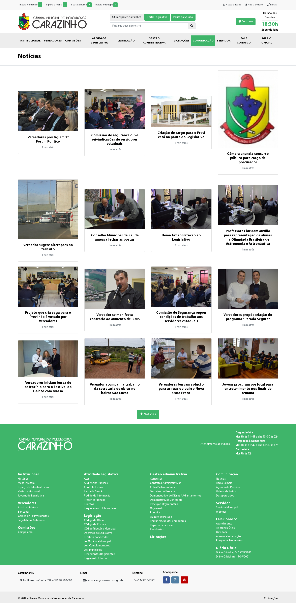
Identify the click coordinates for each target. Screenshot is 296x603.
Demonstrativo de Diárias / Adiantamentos (175, 495)
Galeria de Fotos (226, 491)
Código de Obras (94, 520)
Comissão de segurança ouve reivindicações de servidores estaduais (114, 140)
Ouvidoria (222, 532)
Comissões (26, 528)
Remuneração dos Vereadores (168, 521)
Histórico (23, 478)
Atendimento (224, 523)
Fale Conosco (226, 519)
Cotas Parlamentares (162, 487)
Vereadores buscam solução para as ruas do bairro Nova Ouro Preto (181, 389)
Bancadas (24, 511)
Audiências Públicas (96, 483)
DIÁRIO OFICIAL (266, 40)
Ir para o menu (55, 5)
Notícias (149, 414)
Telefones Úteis (225, 528)
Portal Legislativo (157, 17)
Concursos (156, 478)
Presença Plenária (94, 500)
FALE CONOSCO (244, 40)
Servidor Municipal (227, 507)
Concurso (247, 21)
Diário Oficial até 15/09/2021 (232, 556)
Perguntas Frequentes (229, 540)
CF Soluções (271, 598)
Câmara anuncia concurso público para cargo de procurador (248, 158)
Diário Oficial (226, 548)
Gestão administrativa (168, 474)
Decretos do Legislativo (98, 533)
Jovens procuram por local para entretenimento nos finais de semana (248, 389)
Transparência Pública (128, 17)
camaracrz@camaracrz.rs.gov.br (105, 580)
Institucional (28, 474)
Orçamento (157, 508)
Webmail (221, 511)
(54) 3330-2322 (145, 580)
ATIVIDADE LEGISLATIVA (99, 40)
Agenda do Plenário (228, 487)
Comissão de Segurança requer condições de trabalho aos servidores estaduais (181, 317)
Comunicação (227, 474)
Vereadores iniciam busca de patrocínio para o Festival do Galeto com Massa (48, 387)
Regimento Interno (95, 558)
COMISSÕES (73, 40)
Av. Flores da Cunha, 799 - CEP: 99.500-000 (47, 580)
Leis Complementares (97, 545)
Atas (86, 478)
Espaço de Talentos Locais (33, 487)
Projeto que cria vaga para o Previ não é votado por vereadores (48, 317)
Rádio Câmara (224, 483)
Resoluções (157, 529)
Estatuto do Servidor (96, 537)
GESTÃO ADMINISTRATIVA (154, 40)
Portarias (155, 512)
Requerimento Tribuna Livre (100, 508)
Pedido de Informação (97, 495)
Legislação (92, 516)
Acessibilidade (233, 5)
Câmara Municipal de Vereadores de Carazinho (52, 21)
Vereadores (27, 503)
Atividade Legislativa (101, 474)
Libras (273, 5)
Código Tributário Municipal (100, 528)
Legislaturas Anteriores (31, 520)
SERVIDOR (224, 40)
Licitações (158, 537)
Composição (25, 532)
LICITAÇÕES (181, 40)
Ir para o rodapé (105, 5)
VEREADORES (53, 40)
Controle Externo (94, 487)
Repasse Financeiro (162, 525)
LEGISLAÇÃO (126, 40)
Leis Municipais (93, 549)
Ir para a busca (80, 5)
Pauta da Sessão (183, 17)
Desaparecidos (225, 495)
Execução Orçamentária (164, 504)
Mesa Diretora (26, 483)
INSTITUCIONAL (30, 40)
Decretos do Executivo (163, 491)
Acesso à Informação (228, 536)
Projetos (89, 504)
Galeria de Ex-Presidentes (33, 516)
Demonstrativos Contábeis (166, 500)
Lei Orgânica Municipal (97, 541)
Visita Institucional (29, 491)
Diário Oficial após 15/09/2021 (233, 552)
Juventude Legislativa (31, 495)
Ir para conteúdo (30, 5)
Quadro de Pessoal (161, 516)
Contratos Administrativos (165, 483)
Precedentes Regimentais (99, 554)
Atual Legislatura (28, 507)
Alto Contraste (255, 5)
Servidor (223, 503)
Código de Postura (95, 524)
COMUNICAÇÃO (203, 40)
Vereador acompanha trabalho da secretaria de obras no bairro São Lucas (115, 389)
